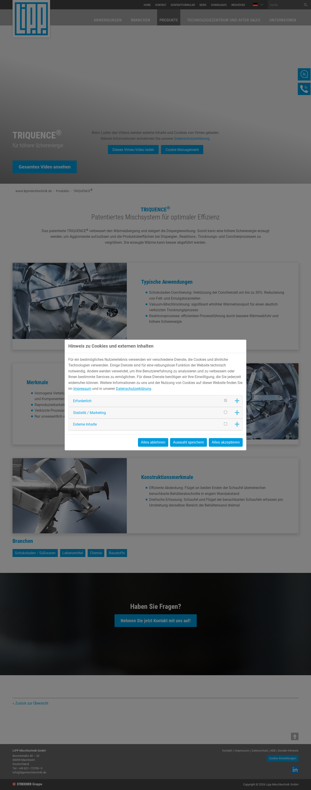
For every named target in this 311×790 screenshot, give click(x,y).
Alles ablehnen (153, 442)
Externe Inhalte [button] (85, 424)
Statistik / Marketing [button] (89, 413)
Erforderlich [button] (82, 401)
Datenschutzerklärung (133, 388)
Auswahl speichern (188, 442)
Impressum (82, 388)
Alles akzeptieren (226, 442)
